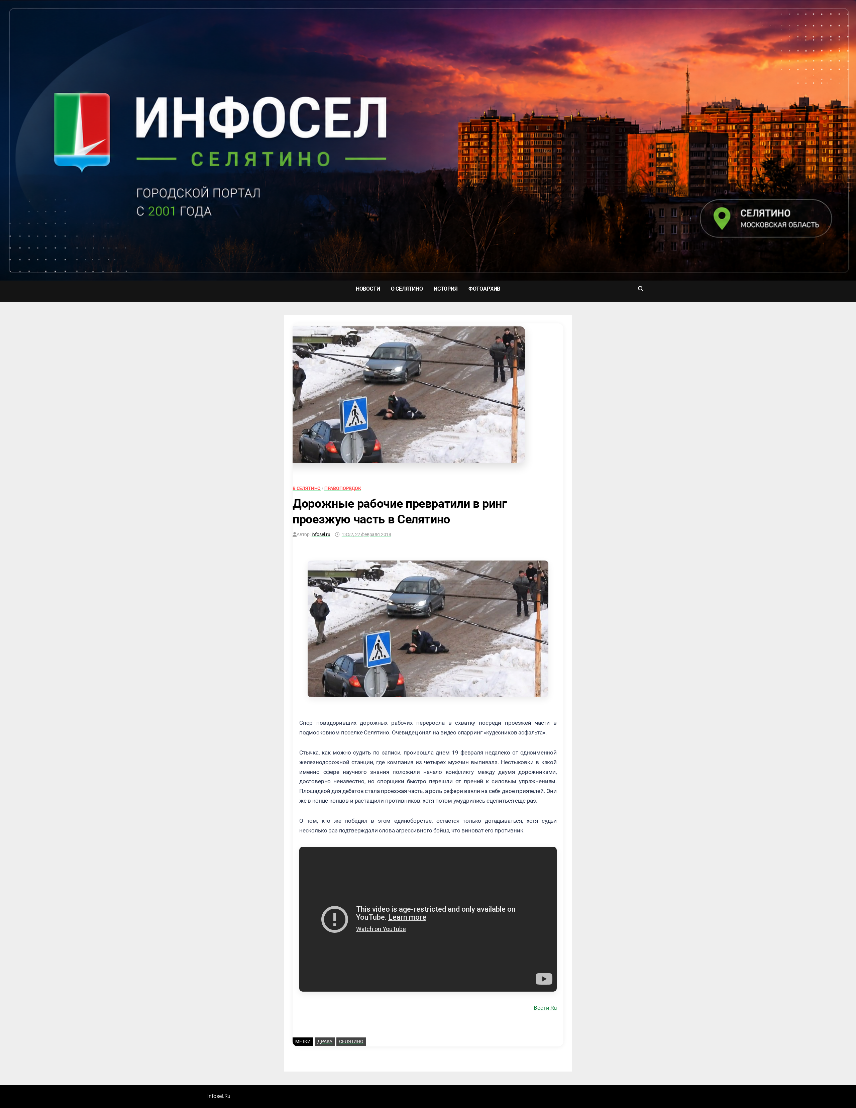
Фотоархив (484, 289)
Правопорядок (342, 488)
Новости (368, 289)
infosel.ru (321, 534)
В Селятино (307, 488)
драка (324, 1041)
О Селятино (407, 289)
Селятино (351, 1041)
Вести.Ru (545, 1007)
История (446, 289)
